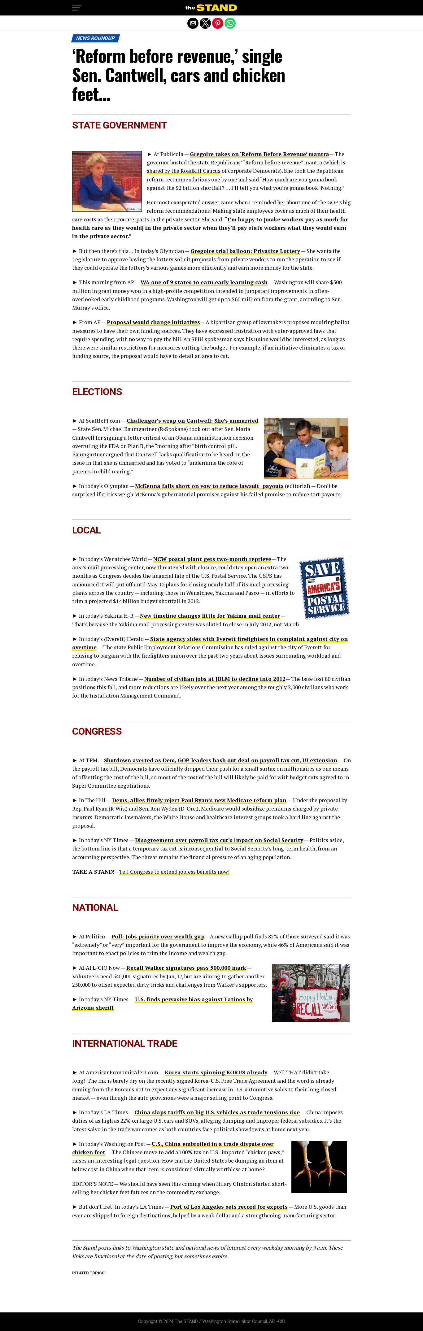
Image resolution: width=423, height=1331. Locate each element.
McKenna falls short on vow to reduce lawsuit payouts (209, 485)
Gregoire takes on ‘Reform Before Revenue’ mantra (259, 154)
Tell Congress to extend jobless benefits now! (174, 871)
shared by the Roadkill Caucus (183, 170)
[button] (76, 8)
